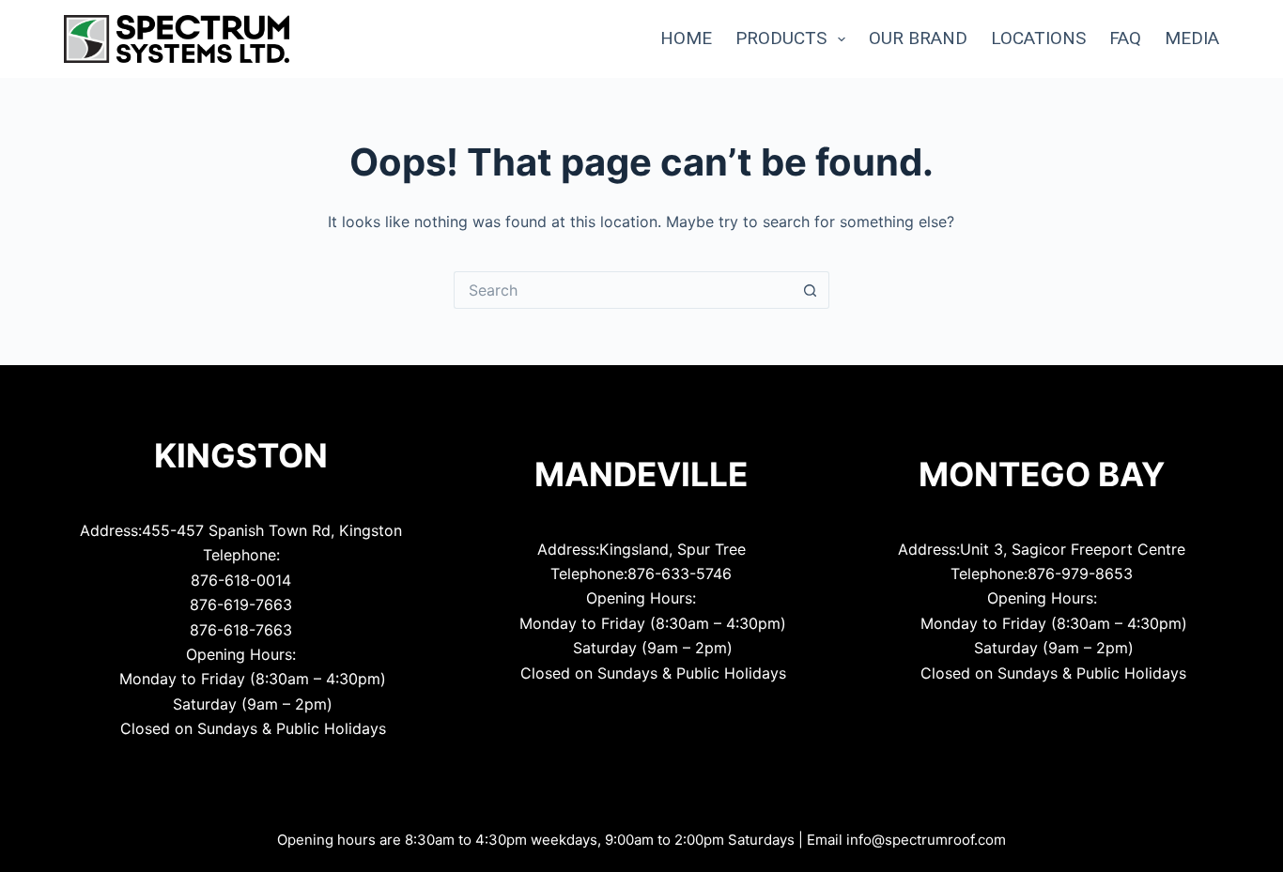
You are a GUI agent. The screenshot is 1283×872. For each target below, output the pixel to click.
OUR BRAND (918, 38)
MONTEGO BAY (1042, 474)
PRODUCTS (781, 38)
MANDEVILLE (641, 474)
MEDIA (1192, 38)
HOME (686, 38)
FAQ (1125, 38)
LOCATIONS (1038, 38)
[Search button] (810, 290)
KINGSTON (241, 455)
